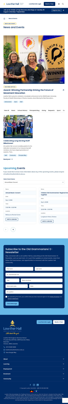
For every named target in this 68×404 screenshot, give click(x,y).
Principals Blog (22, 155)
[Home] (4, 18)
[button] (13, 229)
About (5, 359)
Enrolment (6, 374)
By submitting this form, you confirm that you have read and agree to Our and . (35, 298)
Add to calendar (12, 219)
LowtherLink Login (35, 4)
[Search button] (63, 4)
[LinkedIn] (38, 385)
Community (13, 155)
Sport (15, 102)
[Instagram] (34, 385)
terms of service (54, 297)
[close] (64, 10)
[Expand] (64, 359)
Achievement (8, 102)
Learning (6, 364)
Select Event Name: (9, 179)
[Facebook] (30, 385)
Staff (21, 102)
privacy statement (13, 299)
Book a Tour (49, 4)
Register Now (56, 10)
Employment (7, 369)
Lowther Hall (29, 388)
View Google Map (11, 352)
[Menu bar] (59, 4)
